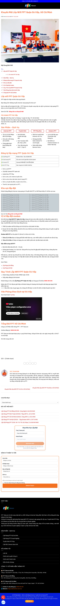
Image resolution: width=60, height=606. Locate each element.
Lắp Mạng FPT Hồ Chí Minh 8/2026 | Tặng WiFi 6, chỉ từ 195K (18, 417)
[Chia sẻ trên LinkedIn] (32, 363)
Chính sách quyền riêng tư (10, 556)
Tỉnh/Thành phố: (20, 430)
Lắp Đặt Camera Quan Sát (10, 544)
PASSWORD (29, 601)
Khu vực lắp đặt (8, 82)
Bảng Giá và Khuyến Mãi (16, 111)
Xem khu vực (30, 443)
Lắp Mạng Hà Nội (7, 268)
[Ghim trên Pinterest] (30, 363)
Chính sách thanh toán (9, 559)
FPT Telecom (15, 16)
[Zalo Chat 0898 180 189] (3, 602)
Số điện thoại (6, 463)
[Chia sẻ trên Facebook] (24, 363)
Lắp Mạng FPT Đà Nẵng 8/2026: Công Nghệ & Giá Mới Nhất (18, 411)
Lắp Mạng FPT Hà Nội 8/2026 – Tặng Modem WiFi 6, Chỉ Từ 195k (19, 419)
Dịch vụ (4, 474)
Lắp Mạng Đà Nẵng (8, 265)
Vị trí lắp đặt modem (9, 85)
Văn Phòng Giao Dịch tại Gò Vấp (12, 90)
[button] (2, 5)
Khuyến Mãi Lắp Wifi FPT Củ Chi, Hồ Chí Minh (17, 389)
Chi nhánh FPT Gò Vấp (14, 74)
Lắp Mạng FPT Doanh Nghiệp (11, 538)
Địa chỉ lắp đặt (6, 469)
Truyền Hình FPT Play (9, 541)
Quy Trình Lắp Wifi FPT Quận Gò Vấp (13, 87)
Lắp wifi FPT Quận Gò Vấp (10, 71)
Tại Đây (12, 295)
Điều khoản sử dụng (8, 562)
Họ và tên (5, 458)
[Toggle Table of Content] (2, 69)
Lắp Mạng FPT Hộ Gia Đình (10, 535)
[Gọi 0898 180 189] (3, 597)
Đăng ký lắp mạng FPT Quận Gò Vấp (13, 80)
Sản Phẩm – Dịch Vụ (9, 78)
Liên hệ (5, 553)
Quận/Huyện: (19, 436)
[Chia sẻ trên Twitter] (27, 363)
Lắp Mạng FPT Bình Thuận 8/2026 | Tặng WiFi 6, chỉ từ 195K (18, 414)
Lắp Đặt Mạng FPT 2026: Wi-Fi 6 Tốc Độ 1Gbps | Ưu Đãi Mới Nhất (20, 422)
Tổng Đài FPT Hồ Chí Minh (10, 92)
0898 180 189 (19, 586)
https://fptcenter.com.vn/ (15, 588)
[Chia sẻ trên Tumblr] (35, 363)
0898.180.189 (48, 281)
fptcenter (18, 595)
